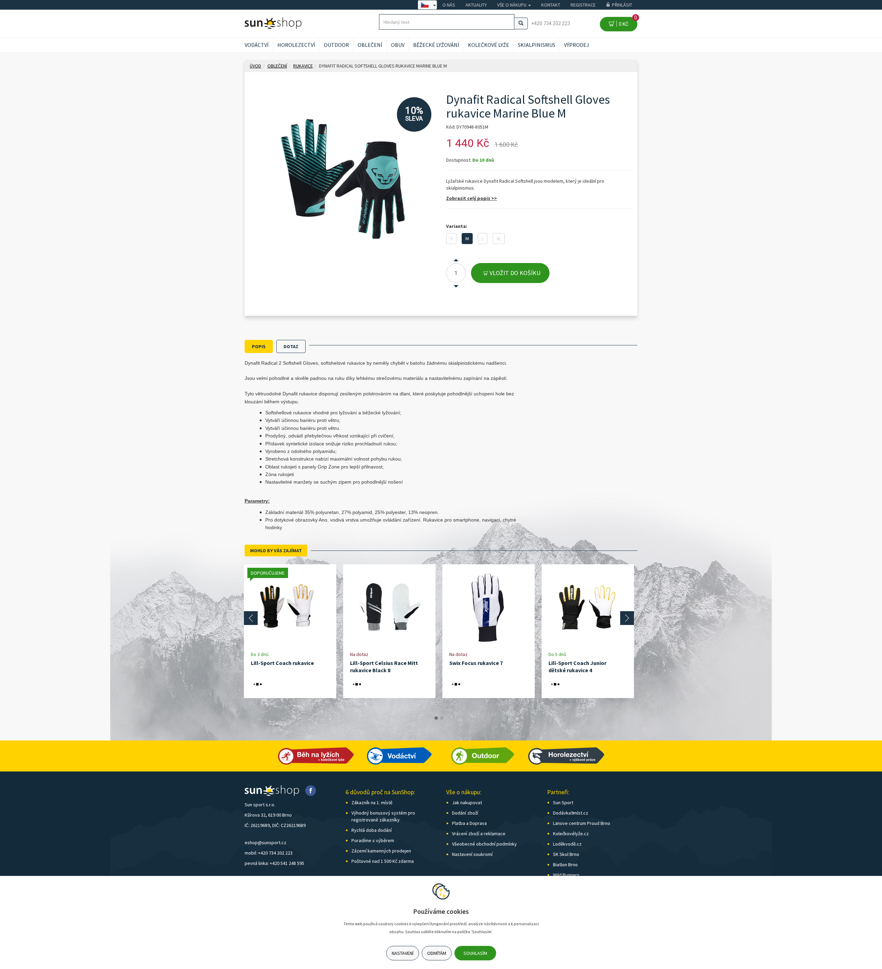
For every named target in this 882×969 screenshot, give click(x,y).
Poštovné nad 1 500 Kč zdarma (382, 861)
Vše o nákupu (512, 5)
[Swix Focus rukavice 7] (488, 607)
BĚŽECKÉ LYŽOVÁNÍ (436, 44)
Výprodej (576, 44)
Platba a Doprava (469, 823)
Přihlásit (622, 5)
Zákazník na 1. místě (371, 802)
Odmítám (436, 953)
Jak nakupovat (467, 802)
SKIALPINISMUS (536, 44)
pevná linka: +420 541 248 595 (274, 863)
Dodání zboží (465, 813)
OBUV (397, 44)
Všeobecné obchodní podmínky (484, 844)
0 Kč (627, 22)
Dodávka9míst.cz (570, 813)
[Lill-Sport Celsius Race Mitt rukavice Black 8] (389, 607)
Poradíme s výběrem (372, 840)
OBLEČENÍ (370, 44)
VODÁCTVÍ (257, 44)
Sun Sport (563, 802)
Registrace (583, 5)
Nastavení (402, 953)
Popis (259, 346)
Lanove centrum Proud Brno (581, 823)
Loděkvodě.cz (567, 844)
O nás (448, 5)
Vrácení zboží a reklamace (478, 833)
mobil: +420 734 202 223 (269, 853)
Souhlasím (475, 953)
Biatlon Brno (565, 864)
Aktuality (476, 5)
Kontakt (550, 5)
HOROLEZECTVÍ (296, 44)
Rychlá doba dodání (371, 830)
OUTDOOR (336, 44)
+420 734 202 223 (550, 23)
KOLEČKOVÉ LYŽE (488, 44)
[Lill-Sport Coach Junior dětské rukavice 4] (587, 607)
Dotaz (291, 346)
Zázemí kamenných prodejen (381, 851)
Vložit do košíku (514, 273)
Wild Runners (566, 875)
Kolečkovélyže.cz (571, 833)
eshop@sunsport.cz (265, 842)
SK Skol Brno (566, 854)
